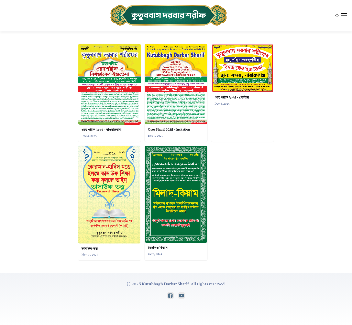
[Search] (337, 16)
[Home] (169, 15)
